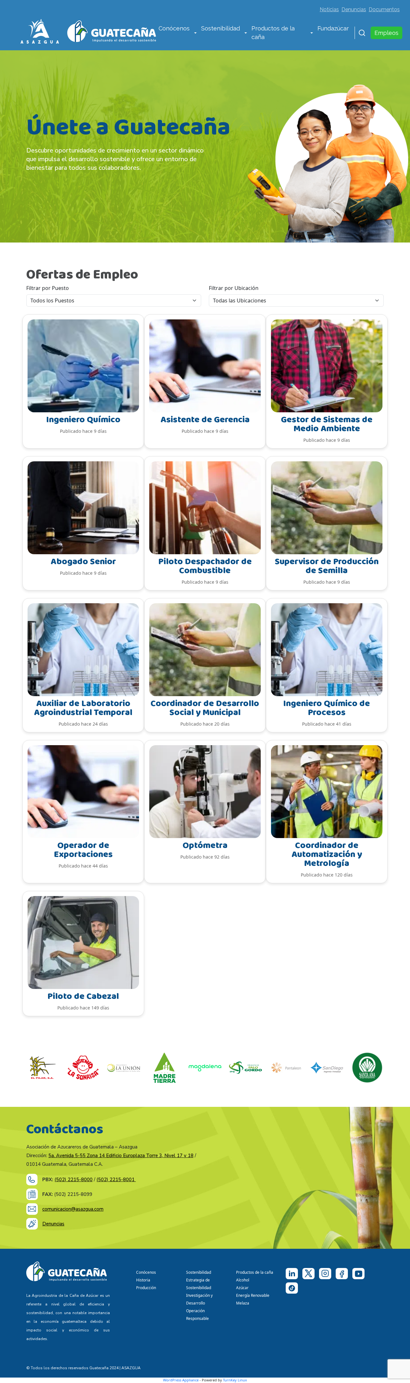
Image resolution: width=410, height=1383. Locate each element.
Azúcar (242, 1287)
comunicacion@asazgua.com (72, 1209)
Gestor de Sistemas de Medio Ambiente (327, 424)
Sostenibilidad (220, 28)
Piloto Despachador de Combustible (205, 566)
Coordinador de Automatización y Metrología (326, 854)
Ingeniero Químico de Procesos (326, 708)
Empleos (386, 32)
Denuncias (353, 9)
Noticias (329, 9)
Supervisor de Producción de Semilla (327, 566)
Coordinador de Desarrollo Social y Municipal (205, 708)
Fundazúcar (333, 28)
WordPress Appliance (181, 1380)
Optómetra (205, 845)
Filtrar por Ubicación (233, 288)
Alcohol (242, 1280)
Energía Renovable (252, 1295)
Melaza (242, 1303)
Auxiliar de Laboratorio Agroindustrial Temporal (83, 708)
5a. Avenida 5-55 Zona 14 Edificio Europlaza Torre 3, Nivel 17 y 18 (120, 1155)
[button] (195, 33)
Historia (143, 1280)
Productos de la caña (273, 32)
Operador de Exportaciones (83, 850)
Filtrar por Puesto (47, 288)
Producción (146, 1287)
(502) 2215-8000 (73, 1179)
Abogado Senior (83, 562)
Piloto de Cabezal (83, 996)
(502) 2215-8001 (116, 1179)
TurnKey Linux (235, 1380)
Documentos (384, 9)
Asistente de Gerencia (205, 420)
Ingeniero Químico (83, 420)
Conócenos (174, 28)
